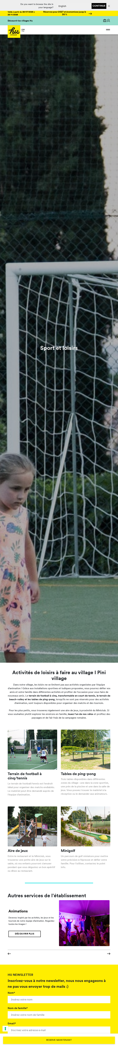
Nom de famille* (18, 1008)
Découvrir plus (24, 934)
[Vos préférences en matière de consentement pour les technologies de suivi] (5, 1029)
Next (108, 954)
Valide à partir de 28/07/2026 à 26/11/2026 (21, 13)
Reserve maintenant (59, 1040)
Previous (9, 954)
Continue (98, 6)
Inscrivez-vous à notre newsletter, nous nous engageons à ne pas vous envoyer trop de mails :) (57, 984)
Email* (12, 1023)
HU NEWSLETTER (20, 975)
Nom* (11, 992)
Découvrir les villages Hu (20, 21)
